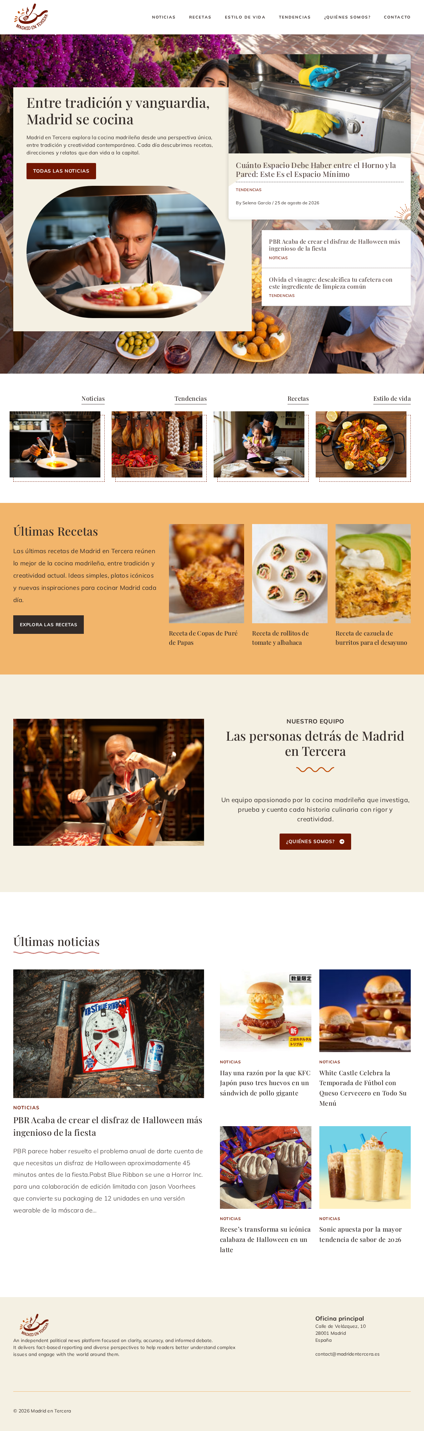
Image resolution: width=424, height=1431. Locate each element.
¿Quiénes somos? (347, 17)
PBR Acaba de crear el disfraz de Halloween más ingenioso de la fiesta (334, 244)
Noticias (164, 17)
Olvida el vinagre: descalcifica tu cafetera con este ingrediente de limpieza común (331, 282)
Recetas (200, 17)
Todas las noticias (61, 171)
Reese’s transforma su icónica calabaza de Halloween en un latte (265, 1239)
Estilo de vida (245, 17)
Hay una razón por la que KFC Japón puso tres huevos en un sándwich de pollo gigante (265, 1082)
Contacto (397, 17)
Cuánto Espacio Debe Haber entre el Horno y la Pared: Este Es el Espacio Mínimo (316, 169)
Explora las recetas (48, 624)
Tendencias (295, 17)
